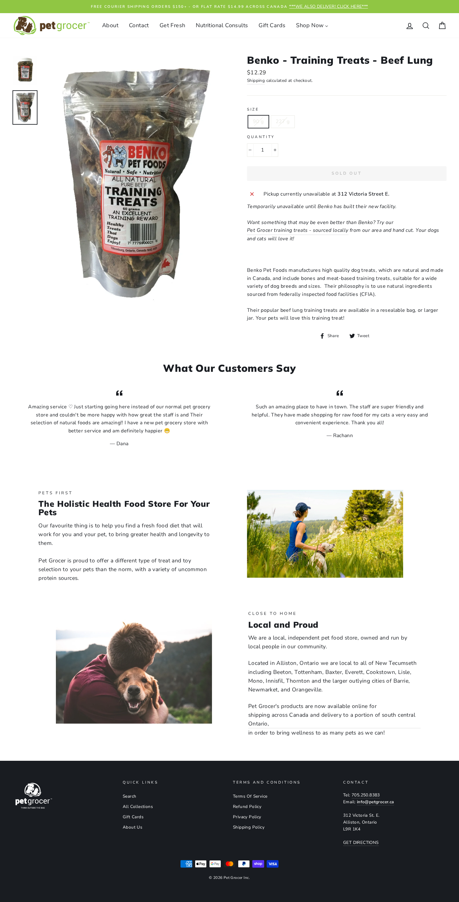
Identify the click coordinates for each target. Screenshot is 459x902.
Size (253, 109)
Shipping (256, 80)
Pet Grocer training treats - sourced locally (297, 230)
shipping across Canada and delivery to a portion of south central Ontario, (331, 719)
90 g (258, 121)
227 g (283, 121)
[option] (229, 6)
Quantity (261, 136)
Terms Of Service (250, 796)
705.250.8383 (366, 795)
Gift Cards (133, 817)
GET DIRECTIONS (361, 842)
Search (129, 796)
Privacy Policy (247, 817)
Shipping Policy (248, 827)
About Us (132, 827)
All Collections (138, 807)
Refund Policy (247, 807)
